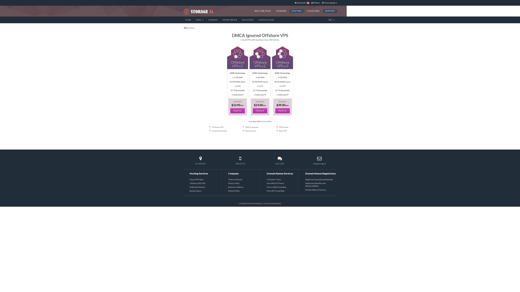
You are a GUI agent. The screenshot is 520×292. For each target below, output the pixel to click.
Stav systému (248, 20)
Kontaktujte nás (266, 20)
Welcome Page (262, 11)
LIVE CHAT (280, 163)
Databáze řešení (229, 20)
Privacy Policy (234, 183)
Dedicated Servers (197, 187)
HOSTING (297, 11)
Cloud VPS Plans (197, 179)
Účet (330, 20)
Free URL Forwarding (275, 191)
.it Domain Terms (274, 179)
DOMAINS (281, 11)
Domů (188, 20)
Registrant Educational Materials (319, 179)
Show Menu (190, 28)
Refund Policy (234, 191)
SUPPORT (330, 11)
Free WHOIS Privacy (275, 183)
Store (199, 20)
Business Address (235, 187)
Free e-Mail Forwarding (276, 187)
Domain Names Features (315, 190)
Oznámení (212, 20)
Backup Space (195, 191)
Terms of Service (235, 179)
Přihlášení (316, 3)
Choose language (329, 3)
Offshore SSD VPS (197, 183)
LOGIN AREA (313, 11)
